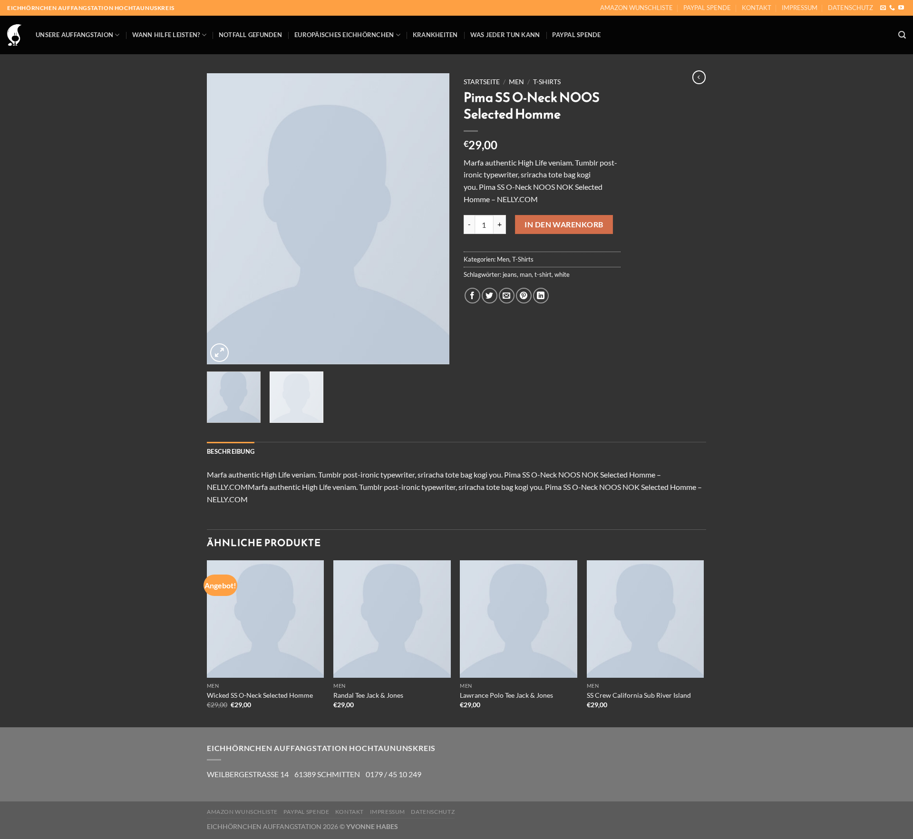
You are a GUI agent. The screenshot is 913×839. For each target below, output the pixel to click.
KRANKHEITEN (435, 35)
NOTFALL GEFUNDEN (250, 35)
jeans (510, 274)
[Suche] (902, 35)
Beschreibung (230, 451)
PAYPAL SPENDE (707, 7)
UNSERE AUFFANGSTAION (74, 35)
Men (516, 82)
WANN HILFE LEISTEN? (166, 35)
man (526, 274)
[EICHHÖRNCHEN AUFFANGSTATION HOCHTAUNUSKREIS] (14, 35)
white (562, 274)
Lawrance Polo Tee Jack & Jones (506, 695)
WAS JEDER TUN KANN (505, 35)
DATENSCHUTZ (850, 7)
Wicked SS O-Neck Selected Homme (260, 695)
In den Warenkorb (563, 224)
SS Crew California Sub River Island (639, 695)
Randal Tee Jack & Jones (368, 695)
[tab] (230, 451)
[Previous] (223, 219)
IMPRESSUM (799, 7)
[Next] (432, 219)
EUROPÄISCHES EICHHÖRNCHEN (344, 35)
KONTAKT (756, 7)
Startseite (482, 82)
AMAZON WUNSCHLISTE (636, 7)
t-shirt (543, 274)
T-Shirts (547, 82)
